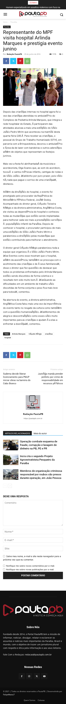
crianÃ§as (49, 334)
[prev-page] (5, 486)
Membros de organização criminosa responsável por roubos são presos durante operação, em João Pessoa (41, 474)
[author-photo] (33, 409)
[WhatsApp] (27, 61)
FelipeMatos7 (9, 694)
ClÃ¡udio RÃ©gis (35, 334)
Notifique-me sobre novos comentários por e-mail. (30, 566)
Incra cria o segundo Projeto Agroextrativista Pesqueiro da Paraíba (37, 460)
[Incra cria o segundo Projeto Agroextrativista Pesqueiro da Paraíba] (10, 459)
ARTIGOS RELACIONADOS (17, 433)
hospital (7, 337)
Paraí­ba (13, 22)
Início (5, 22)
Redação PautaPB (14, 54)
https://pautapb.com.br (33, 418)
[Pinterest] (20, 61)
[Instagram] (29, 676)
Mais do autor (40, 433)
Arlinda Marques (18, 334)
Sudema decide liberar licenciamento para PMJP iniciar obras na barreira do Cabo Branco (17, 378)
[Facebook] (6, 61)
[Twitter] (13, 61)
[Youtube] (44, 676)
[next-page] (10, 486)
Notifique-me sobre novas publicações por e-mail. (30, 569)
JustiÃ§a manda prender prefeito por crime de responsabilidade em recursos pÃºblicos (50, 378)
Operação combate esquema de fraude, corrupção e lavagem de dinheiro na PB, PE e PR (38, 445)
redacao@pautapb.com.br (38, 654)
